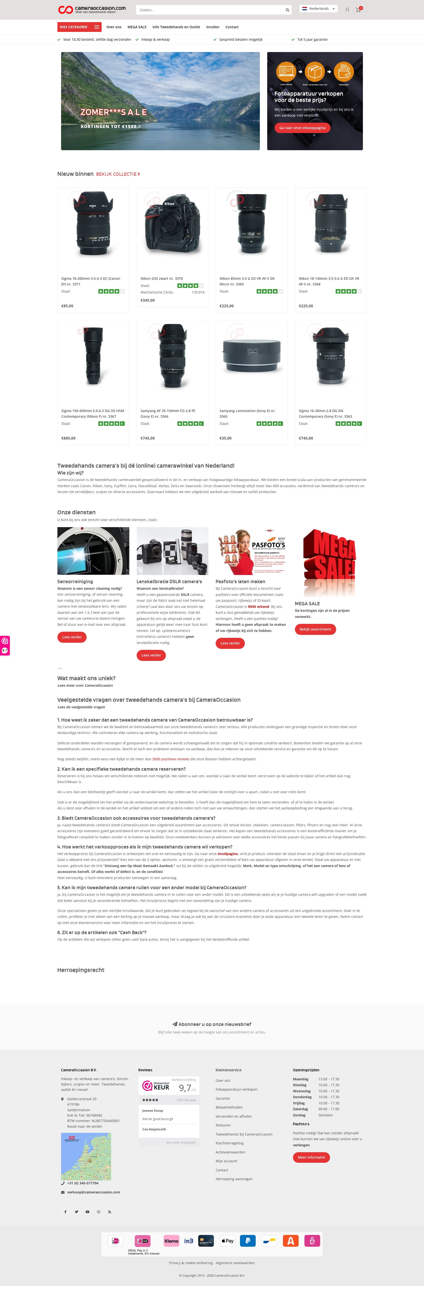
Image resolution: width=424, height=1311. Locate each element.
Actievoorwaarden (230, 1152)
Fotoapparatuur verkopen (237, 1089)
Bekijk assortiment (315, 629)
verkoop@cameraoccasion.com (93, 1192)
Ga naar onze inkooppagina (302, 127)
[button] (67, 101)
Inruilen (212, 27)
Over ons (113, 27)
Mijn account (226, 1161)
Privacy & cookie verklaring (191, 1262)
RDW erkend (258, 606)
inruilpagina (228, 853)
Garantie (223, 1098)
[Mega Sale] (331, 561)
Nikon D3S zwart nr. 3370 (162, 278)
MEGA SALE (137, 27)
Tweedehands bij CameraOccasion (244, 1134)
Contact (232, 27)
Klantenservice (228, 1070)
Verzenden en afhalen (234, 1116)
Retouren (223, 1125)
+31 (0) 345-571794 (82, 1183)
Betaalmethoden (229, 1107)
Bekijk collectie (117, 174)
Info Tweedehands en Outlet (176, 27)
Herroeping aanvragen (234, 1179)
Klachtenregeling (230, 1143)
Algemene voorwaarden (235, 1262)
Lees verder (72, 637)
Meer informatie (311, 1157)
